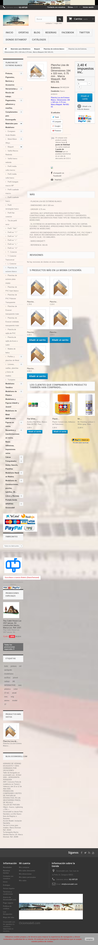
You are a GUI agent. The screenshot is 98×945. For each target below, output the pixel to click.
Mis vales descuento (27, 871)
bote (6, 666)
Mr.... (80, 419)
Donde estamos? (16, 39)
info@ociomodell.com (69, 884)
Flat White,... (32, 419)
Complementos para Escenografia (11, 116)
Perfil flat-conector (10, 215)
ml (20, 666)
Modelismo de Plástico (11, 393)
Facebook (68, 32)
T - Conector (12, 252)
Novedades (7, 867)
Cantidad (80, 80)
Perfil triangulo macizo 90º (11, 184)
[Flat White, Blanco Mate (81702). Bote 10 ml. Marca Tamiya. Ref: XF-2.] (38, 404)
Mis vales (22, 881)
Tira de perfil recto (11, 222)
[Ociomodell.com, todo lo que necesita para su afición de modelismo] (49, 2)
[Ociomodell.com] (17, 20)
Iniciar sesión (88, 7)
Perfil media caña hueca (10, 176)
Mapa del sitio (8, 917)
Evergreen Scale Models (10, 133)
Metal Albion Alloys (11, 141)
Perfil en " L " (12, 244)
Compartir (57, 122)
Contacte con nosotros (56, 7)
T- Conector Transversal (10, 258)
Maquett (10, 147)
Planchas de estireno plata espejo (11, 279)
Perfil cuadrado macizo (12, 191)
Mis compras (24, 867)
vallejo (7, 681)
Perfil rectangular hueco (12, 207)
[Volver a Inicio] (5, 49)
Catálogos (39, 39)
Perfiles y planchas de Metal (12, 358)
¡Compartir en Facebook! (58, 174)
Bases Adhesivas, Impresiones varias (10, 447)
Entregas (6, 885)
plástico (7, 689)
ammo (6, 700)
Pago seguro (8, 903)
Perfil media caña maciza (10, 168)
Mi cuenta (24, 863)
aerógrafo (8, 670)
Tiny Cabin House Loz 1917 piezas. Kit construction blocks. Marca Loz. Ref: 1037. (12, 624)
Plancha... (31, 302)
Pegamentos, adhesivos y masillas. (10, 104)
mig (12, 697)
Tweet (56, 117)
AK (14, 681)
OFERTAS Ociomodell (10, 506)
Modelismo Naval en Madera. (12, 475)
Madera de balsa (10, 351)
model (14, 700)
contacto (49, 23)
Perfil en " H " (12, 248)
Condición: (55, 91)
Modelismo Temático (9, 385)
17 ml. (6, 693)
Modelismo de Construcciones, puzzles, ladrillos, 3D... (11, 486)
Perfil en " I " (12, 240)
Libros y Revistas (12, 496)
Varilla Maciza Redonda (11, 153)
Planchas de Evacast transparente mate (12, 310)
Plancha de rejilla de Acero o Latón (11, 341)
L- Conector (11, 264)
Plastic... (55, 419)
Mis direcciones (25, 874)
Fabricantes (11, 536)
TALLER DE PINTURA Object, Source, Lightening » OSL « (13, 807)
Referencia (55, 87)
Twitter (84, 32)
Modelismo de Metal (11, 413)
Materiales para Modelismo (11, 125)
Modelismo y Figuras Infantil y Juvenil (12, 403)
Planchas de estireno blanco (11, 269)
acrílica (7, 678)
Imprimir (58, 180)
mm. (6, 697)
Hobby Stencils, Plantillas (11, 467)
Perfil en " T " (12, 232)
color (16, 689)
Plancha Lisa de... (10, 741)
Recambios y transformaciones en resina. (12, 434)
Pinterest (57, 131)
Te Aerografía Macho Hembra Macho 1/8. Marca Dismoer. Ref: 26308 (13, 834)
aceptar (89, 939)
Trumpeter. (11, 380)
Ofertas (23, 32)
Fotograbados (10, 461)
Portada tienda (11, 500)
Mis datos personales (27, 877)
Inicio (9, 32)
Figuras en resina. (9, 424)
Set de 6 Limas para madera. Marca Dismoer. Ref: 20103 (12, 827)
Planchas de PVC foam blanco (12, 289)
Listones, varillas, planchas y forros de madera (11, 370)
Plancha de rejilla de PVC (10, 331)
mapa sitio (58, 23)
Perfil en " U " (12, 236)
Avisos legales (9, 888)
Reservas (50, 32)
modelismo (8, 674)
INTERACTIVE (9, 685)
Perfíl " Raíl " (12, 228)
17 (5, 704)
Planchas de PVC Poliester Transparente (11, 298)
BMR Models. (10, 418)
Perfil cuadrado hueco (12, 199)
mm (19, 685)
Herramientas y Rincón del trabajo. (11, 92)
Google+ (57, 126)
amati (14, 693)
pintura (13, 666)
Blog (37, 32)
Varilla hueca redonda (11, 160)
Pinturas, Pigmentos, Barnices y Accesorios (10, 79)
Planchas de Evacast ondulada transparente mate (12, 321)
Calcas (8, 457)
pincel (15, 678)
